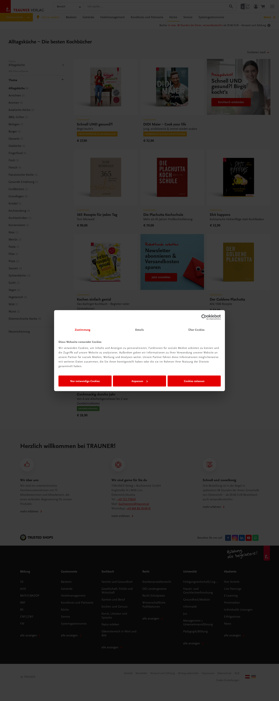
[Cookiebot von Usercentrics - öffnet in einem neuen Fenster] (204, 317)
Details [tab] (139, 329)
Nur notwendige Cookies (85, 381)
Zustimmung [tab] (82, 329)
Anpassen (137, 381)
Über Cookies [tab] (196, 329)
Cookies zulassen (194, 381)
